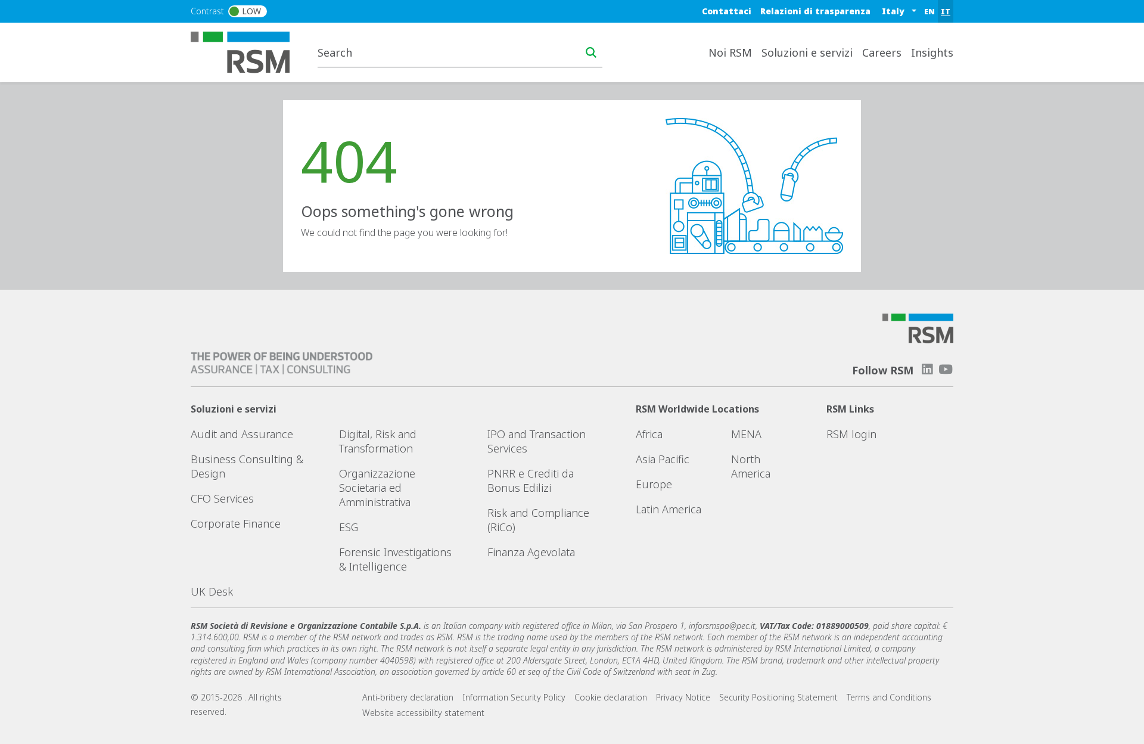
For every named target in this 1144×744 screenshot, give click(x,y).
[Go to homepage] (247, 51)
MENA (746, 434)
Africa (649, 434)
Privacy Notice (683, 697)
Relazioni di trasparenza (815, 11)
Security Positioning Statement (778, 697)
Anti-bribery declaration (407, 697)
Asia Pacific (662, 459)
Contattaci (726, 11)
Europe (654, 484)
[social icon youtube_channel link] (945, 369)
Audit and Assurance (242, 434)
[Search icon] (591, 52)
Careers (881, 52)
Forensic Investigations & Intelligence (395, 559)
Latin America (668, 509)
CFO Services (222, 498)
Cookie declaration (610, 697)
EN (929, 11)
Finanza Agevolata (531, 552)
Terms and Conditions (889, 697)
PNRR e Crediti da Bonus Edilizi (530, 480)
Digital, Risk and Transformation (377, 441)
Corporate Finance (236, 523)
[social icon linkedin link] (927, 369)
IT (945, 11)
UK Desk (212, 591)
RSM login (851, 434)
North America (750, 466)
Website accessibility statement (423, 712)
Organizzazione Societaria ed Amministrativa (377, 487)
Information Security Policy (513, 697)
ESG (348, 527)
